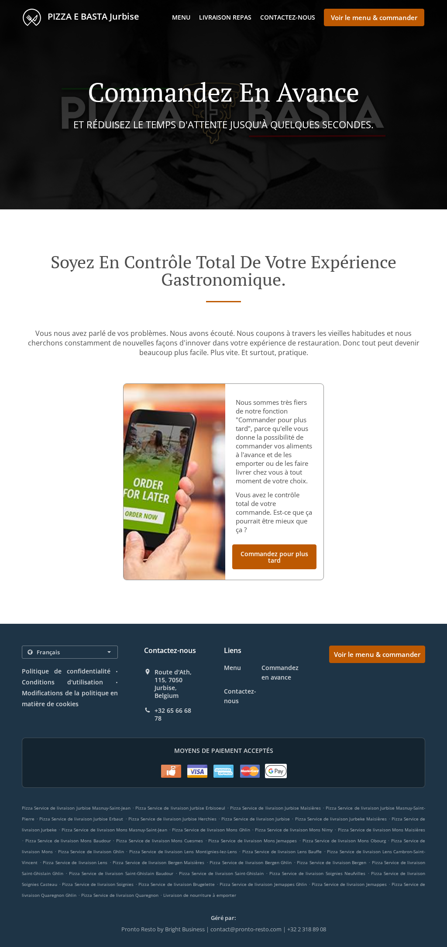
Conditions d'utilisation (62, 682)
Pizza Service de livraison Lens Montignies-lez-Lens (183, 851)
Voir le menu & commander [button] (374, 17)
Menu (181, 17)
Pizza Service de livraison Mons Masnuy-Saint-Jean (114, 830)
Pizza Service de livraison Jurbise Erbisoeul (180, 808)
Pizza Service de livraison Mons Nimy (294, 830)
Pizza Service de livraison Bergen (331, 862)
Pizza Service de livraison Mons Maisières (382, 830)
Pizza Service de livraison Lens (75, 862)
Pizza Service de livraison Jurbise (255, 819)
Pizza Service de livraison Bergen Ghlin (251, 862)
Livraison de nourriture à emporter (199, 895)
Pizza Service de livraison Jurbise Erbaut (81, 819)
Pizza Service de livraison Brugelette (176, 884)
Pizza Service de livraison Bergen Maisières (158, 862)
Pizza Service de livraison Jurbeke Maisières (341, 819)
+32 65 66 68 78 (173, 714)
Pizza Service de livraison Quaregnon (119, 895)
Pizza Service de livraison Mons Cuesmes (159, 841)
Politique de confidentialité (66, 671)
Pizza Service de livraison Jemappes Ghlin (263, 884)
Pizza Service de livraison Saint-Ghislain (221, 873)
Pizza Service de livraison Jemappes (349, 884)
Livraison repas (225, 17)
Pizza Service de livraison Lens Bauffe (282, 851)
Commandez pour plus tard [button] (274, 557)
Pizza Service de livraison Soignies (98, 884)
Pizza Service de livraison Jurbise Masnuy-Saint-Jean (76, 808)
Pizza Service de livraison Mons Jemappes (252, 841)
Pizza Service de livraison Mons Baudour (68, 841)
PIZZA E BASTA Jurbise (92, 16)
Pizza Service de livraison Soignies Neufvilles (317, 873)
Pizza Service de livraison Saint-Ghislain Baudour (121, 873)
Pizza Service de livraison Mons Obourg (344, 841)
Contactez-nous (287, 17)
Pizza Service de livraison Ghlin (91, 851)
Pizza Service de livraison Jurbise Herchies (172, 819)
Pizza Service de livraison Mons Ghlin (211, 830)
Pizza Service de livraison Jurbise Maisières (275, 808)
